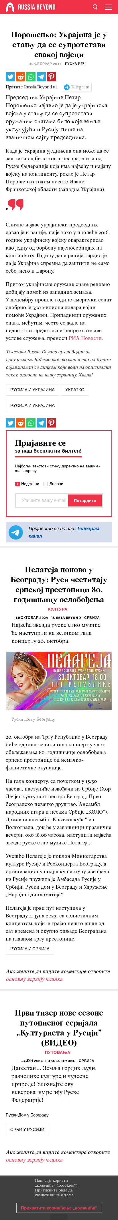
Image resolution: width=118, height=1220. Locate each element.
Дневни (56, 483)
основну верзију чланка (34, 979)
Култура (58, 609)
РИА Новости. (86, 338)
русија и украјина (32, 389)
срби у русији (27, 1129)
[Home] (10, 7)
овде (63, 1190)
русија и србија (30, 948)
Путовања (57, 1052)
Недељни (30, 483)
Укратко (74, 389)
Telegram (80, 87)
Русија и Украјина (32, 405)
